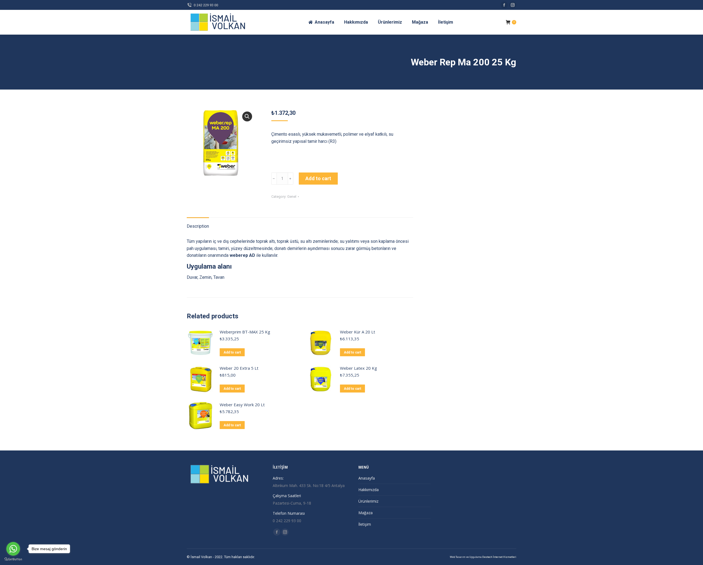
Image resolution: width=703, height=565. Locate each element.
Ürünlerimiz (368, 501)
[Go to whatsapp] (13, 549)
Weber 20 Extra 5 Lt (239, 368)
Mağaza (365, 512)
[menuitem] (321, 22)
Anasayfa (366, 478)
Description (198, 226)
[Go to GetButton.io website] (13, 559)
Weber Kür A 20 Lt (357, 332)
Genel (291, 196)
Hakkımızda (368, 489)
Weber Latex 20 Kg (358, 368)
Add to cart (318, 178)
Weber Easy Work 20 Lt (242, 404)
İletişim (364, 524)
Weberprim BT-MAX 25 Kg (245, 332)
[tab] (198, 223)
